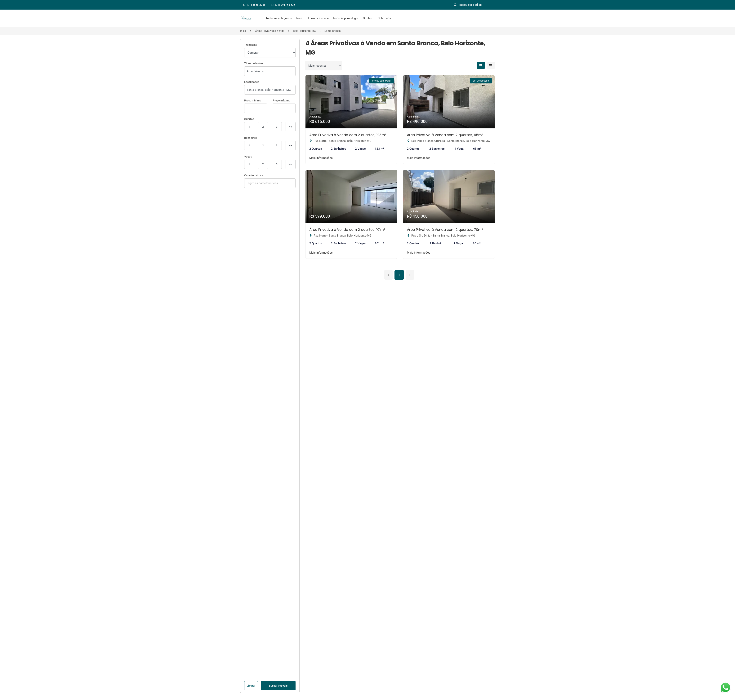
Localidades (251, 81)
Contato (368, 18)
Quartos (249, 119)
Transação (250, 44)
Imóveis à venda (318, 18)
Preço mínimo (252, 100)
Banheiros (250, 137)
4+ (290, 126)
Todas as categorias (279, 18)
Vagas (248, 156)
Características (253, 175)
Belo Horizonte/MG (304, 30)
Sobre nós (384, 18)
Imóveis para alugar (345, 18)
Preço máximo (281, 100)
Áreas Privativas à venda (269, 30)
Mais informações (321, 158)
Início (299, 18)
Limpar (251, 685)
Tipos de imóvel (254, 63)
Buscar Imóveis (278, 685)
